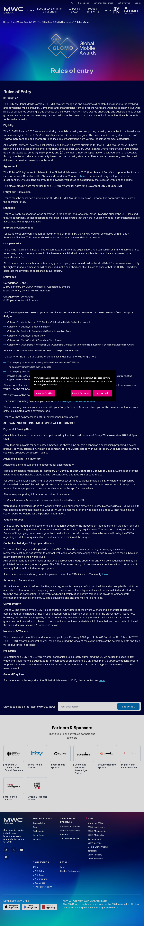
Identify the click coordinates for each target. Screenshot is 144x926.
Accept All (102, 393)
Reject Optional (80, 393)
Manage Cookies (44, 393)
